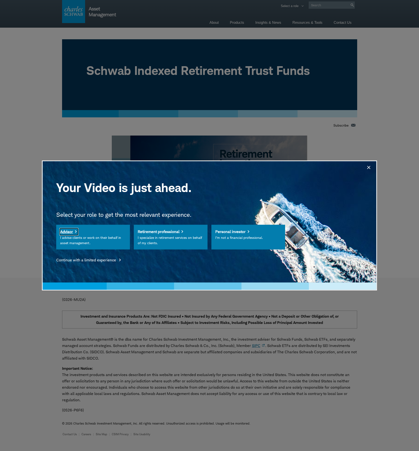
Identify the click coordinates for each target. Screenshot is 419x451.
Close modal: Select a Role (368, 167)
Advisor (66, 231)
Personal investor (230, 231)
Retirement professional (158, 231)
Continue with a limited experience (86, 260)
